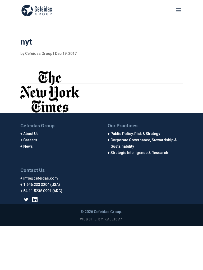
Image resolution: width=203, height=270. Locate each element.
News (28, 146)
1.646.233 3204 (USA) (42, 184)
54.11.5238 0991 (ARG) (43, 191)
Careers (30, 140)
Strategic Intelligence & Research (139, 153)
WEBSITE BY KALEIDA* (101, 219)
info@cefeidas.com (41, 178)
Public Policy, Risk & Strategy (135, 134)
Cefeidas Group (38, 53)
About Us (31, 134)
